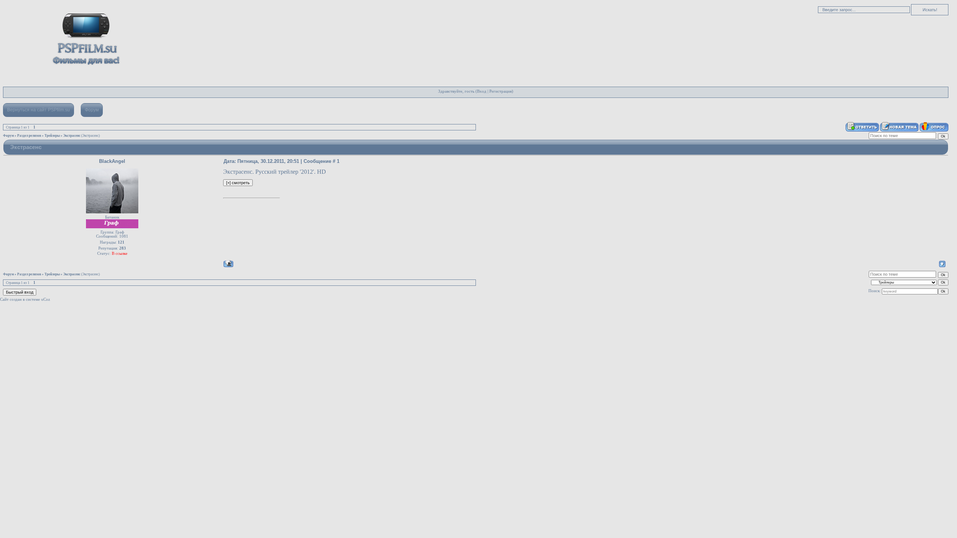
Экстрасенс (71, 135)
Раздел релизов (29, 135)
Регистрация (500, 91)
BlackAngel (112, 161)
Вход (481, 91)
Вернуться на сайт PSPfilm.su (38, 109)
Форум (92, 109)
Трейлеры (52, 135)
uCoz (45, 299)
